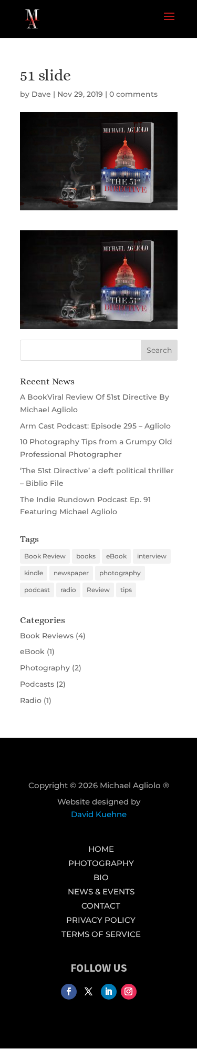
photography (120, 573)
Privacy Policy (101, 920)
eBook (116, 556)
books (86, 556)
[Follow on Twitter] (89, 992)
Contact (100, 906)
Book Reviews (47, 635)
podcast (37, 590)
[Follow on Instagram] (129, 992)
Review (98, 590)
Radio (31, 700)
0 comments (133, 94)
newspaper (71, 573)
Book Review (45, 556)
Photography (45, 668)
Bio (101, 877)
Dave (41, 94)
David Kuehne (99, 814)
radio (68, 590)
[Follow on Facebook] (69, 992)
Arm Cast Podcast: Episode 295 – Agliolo (95, 426)
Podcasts (37, 684)
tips (126, 590)
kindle (33, 573)
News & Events (101, 892)
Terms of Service (101, 934)
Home (101, 849)
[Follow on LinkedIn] (109, 992)
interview (152, 556)
